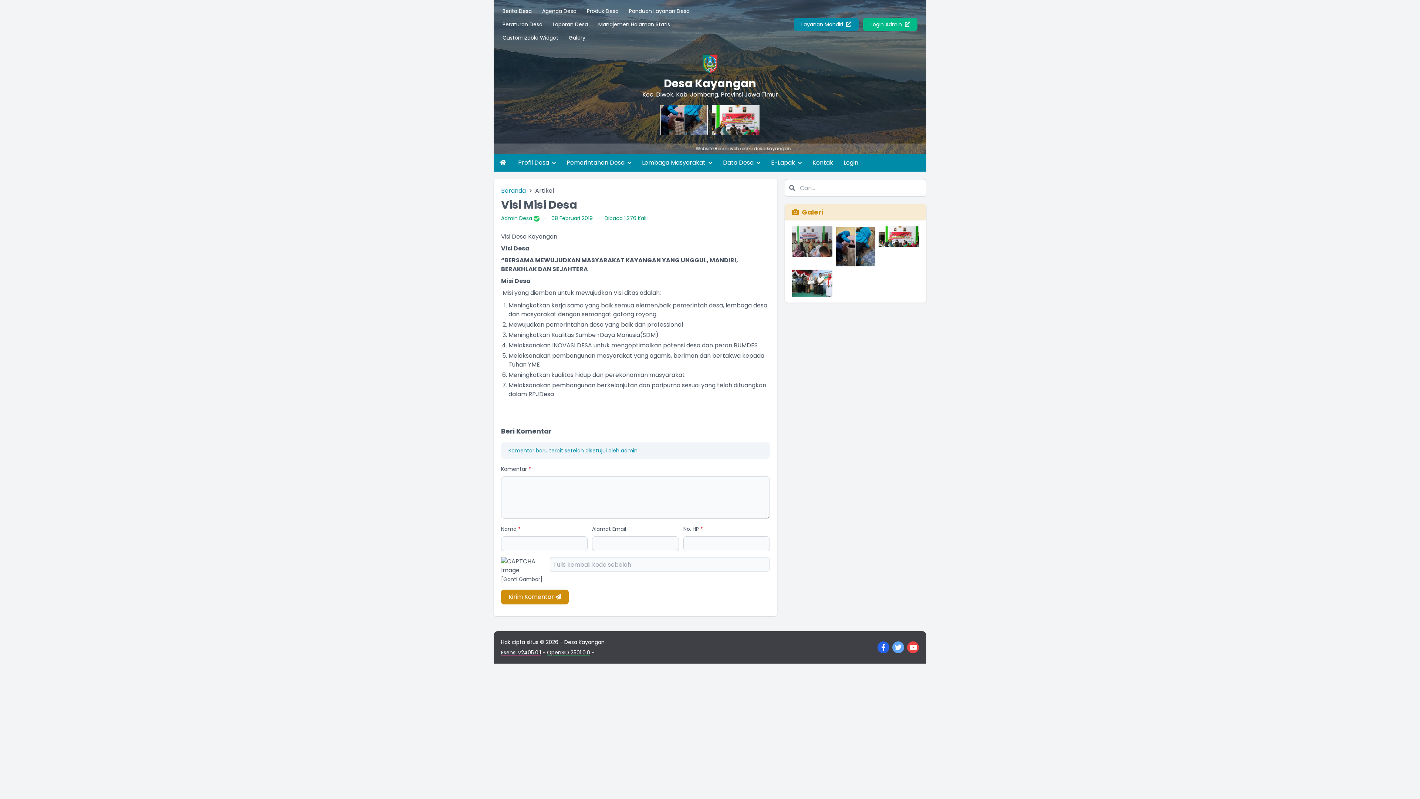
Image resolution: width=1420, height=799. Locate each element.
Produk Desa (603, 11)
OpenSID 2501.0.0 (568, 652)
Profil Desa (534, 162)
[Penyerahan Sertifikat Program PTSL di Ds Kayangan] (714, 120)
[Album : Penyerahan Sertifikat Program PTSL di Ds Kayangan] (899, 246)
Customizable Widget (530, 37)
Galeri (812, 212)
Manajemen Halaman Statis (634, 24)
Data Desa (739, 162)
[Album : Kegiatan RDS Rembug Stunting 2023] (812, 246)
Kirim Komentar (531, 597)
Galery (577, 37)
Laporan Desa (570, 24)
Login (850, 162)
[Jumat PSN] (662, 120)
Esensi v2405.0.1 (521, 652)
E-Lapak (784, 162)
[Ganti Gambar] (521, 579)
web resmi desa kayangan (727, 148)
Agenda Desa (559, 11)
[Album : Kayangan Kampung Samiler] (812, 283)
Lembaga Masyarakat (674, 162)
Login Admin (886, 24)
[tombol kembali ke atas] (1405, 784)
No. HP (693, 529)
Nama (511, 529)
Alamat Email (609, 529)
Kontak (822, 162)
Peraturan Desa (522, 24)
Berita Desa (517, 11)
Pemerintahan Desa (596, 162)
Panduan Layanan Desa (659, 11)
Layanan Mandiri (823, 24)
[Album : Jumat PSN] (855, 246)
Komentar (516, 469)
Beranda (513, 190)
